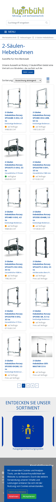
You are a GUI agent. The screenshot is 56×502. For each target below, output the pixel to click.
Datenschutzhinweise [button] (17, 492)
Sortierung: (7, 80)
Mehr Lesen (28, 72)
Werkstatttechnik (9, 37)
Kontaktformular (42, 465)
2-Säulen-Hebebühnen (44, 37)
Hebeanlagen (25, 37)
